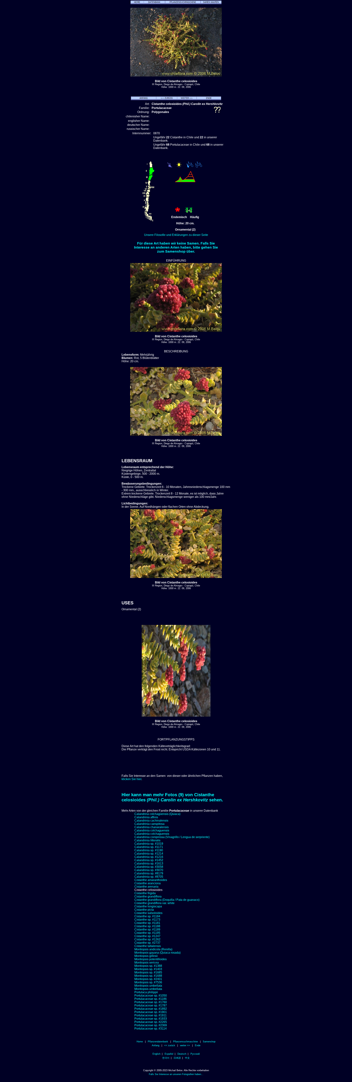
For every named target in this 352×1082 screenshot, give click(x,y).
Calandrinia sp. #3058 (148, 866)
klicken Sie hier (131, 779)
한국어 (165, 1058)
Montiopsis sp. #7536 (148, 982)
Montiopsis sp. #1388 (148, 965)
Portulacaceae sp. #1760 (150, 1002)
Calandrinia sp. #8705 (148, 876)
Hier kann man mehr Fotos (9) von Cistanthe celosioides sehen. (172, 797)
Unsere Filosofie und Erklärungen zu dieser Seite (176, 234)
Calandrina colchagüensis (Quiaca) (157, 813)
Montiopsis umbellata (148, 985)
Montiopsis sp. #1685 (148, 972)
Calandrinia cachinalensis (151, 820)
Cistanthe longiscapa (148, 906)
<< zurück (169, 1045)
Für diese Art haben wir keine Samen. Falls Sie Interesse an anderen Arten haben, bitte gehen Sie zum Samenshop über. (176, 247)
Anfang (155, 1045)
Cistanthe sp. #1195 (147, 932)
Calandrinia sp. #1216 (148, 856)
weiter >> (185, 1045)
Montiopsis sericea (146, 962)
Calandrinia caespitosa (149, 823)
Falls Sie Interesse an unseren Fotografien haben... (176, 1074)
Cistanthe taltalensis (147, 946)
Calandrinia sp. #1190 (148, 850)
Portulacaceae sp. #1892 (150, 1008)
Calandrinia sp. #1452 (148, 860)
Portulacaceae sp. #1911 (150, 1015)
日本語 (177, 1058)
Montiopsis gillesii (146, 955)
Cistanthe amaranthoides (150, 880)
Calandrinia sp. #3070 (148, 870)
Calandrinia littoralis (147, 840)
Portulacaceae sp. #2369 (150, 1025)
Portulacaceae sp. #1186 (150, 998)
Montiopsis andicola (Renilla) (153, 949)
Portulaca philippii (146, 992)
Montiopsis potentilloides (150, 959)
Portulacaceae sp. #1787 (150, 1005)
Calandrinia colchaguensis (151, 830)
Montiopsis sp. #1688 (148, 975)
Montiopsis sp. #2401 (148, 979)
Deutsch (181, 1053)
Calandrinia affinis (146, 817)
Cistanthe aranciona (147, 883)
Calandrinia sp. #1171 (148, 847)
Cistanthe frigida (145, 893)
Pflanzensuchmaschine (185, 1041)
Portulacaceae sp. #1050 (150, 995)
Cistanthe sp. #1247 (147, 936)
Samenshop (209, 1041)
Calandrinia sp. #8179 (148, 873)
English (156, 1053)
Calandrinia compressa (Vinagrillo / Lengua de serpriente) (172, 837)
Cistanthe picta (144, 909)
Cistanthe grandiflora (148, 896)
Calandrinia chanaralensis (151, 827)
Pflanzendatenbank (158, 1041)
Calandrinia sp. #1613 (148, 863)
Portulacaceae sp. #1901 (150, 1012)
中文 (187, 1058)
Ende (197, 1045)
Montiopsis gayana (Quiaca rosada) (157, 952)
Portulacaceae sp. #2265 (150, 1021)
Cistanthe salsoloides (148, 913)
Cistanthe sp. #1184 (147, 916)
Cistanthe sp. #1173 (147, 919)
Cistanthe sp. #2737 (147, 942)
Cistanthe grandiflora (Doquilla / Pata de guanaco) (166, 899)
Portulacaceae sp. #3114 (150, 1028)
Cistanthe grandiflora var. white (154, 903)
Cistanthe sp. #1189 (147, 929)
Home (140, 1041)
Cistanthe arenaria (146, 886)
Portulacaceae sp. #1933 (150, 1018)
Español (169, 1053)
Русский (195, 1053)
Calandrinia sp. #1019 (148, 843)
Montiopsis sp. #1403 (148, 969)
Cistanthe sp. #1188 (147, 926)
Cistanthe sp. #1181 (147, 922)
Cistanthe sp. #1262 (147, 939)
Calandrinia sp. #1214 (148, 853)
